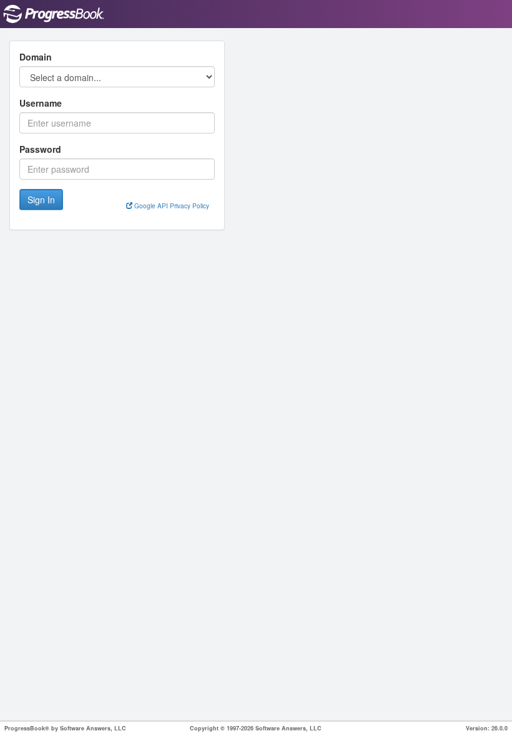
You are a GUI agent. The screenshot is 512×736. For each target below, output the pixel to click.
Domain (35, 57)
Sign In (41, 199)
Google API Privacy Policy (170, 205)
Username (40, 103)
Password (40, 149)
